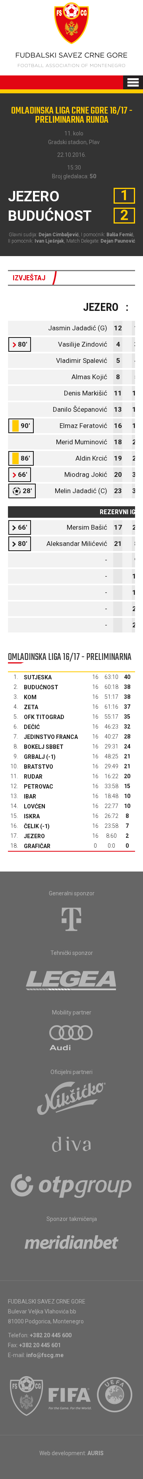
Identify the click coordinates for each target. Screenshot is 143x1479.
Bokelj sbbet (44, 747)
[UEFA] (115, 1396)
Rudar (33, 776)
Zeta (31, 707)
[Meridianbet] (71, 1245)
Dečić (32, 727)
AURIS (95, 1453)
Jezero (34, 836)
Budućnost (41, 687)
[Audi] (71, 1038)
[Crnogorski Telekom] (71, 919)
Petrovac (38, 786)
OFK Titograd (44, 717)
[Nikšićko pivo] (71, 1098)
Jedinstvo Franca (51, 737)
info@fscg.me (45, 1355)
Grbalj (34, 757)
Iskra (32, 816)
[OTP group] (71, 1185)
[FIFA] (70, 1396)
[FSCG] (26, 1396)
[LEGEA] (71, 979)
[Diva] (72, 1145)
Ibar (30, 796)
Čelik (31, 826)
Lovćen (34, 806)
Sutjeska (38, 677)
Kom (30, 697)
